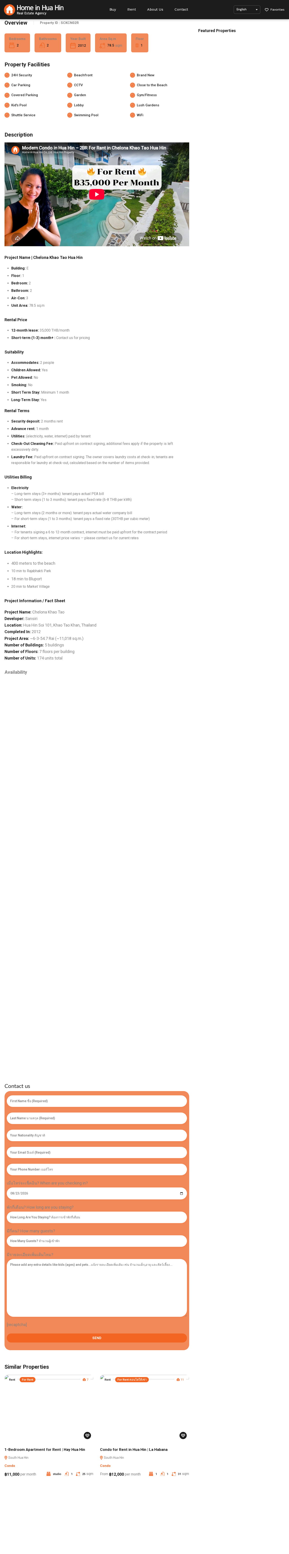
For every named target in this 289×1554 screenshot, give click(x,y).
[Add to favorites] (87, 1435)
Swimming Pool (86, 115)
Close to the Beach (152, 85)
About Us (155, 9)
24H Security (21, 75)
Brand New (145, 75)
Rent (131, 9)
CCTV (78, 85)
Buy (113, 9)
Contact (181, 9)
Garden (80, 95)
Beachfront (83, 75)
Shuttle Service (23, 115)
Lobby (79, 105)
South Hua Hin (18, 1457)
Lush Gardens (148, 105)
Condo (10, 1466)
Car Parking (20, 85)
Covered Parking (24, 95)
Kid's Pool (19, 105)
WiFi (140, 115)
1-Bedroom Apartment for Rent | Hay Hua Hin (45, 1449)
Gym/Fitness (147, 95)
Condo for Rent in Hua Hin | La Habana (134, 1449)
